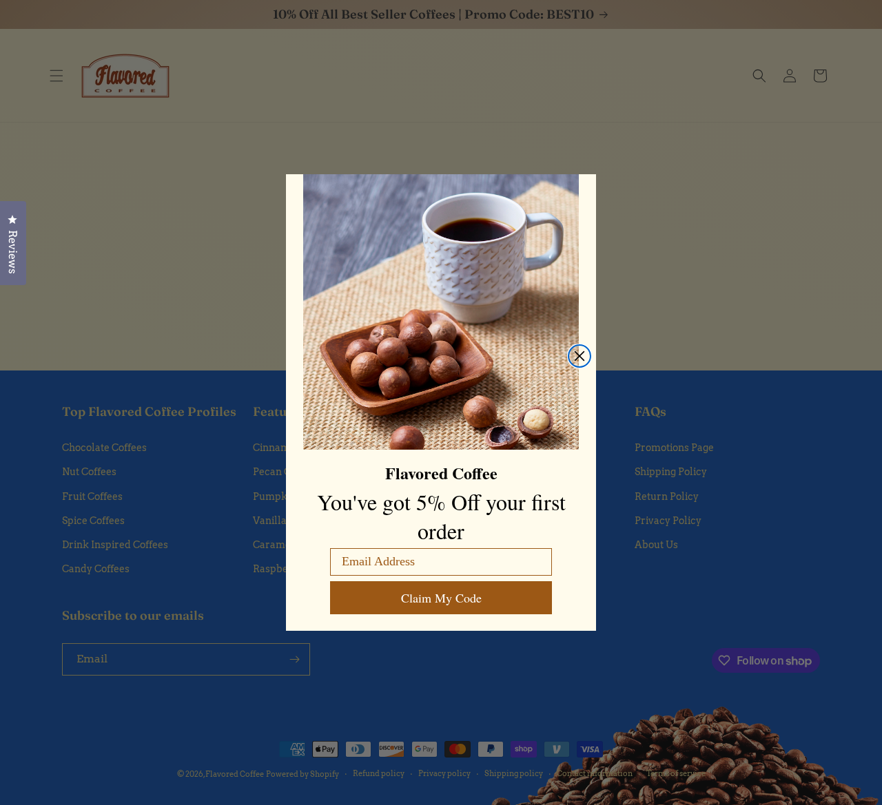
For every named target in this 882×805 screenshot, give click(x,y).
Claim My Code (441, 597)
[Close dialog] (579, 356)
